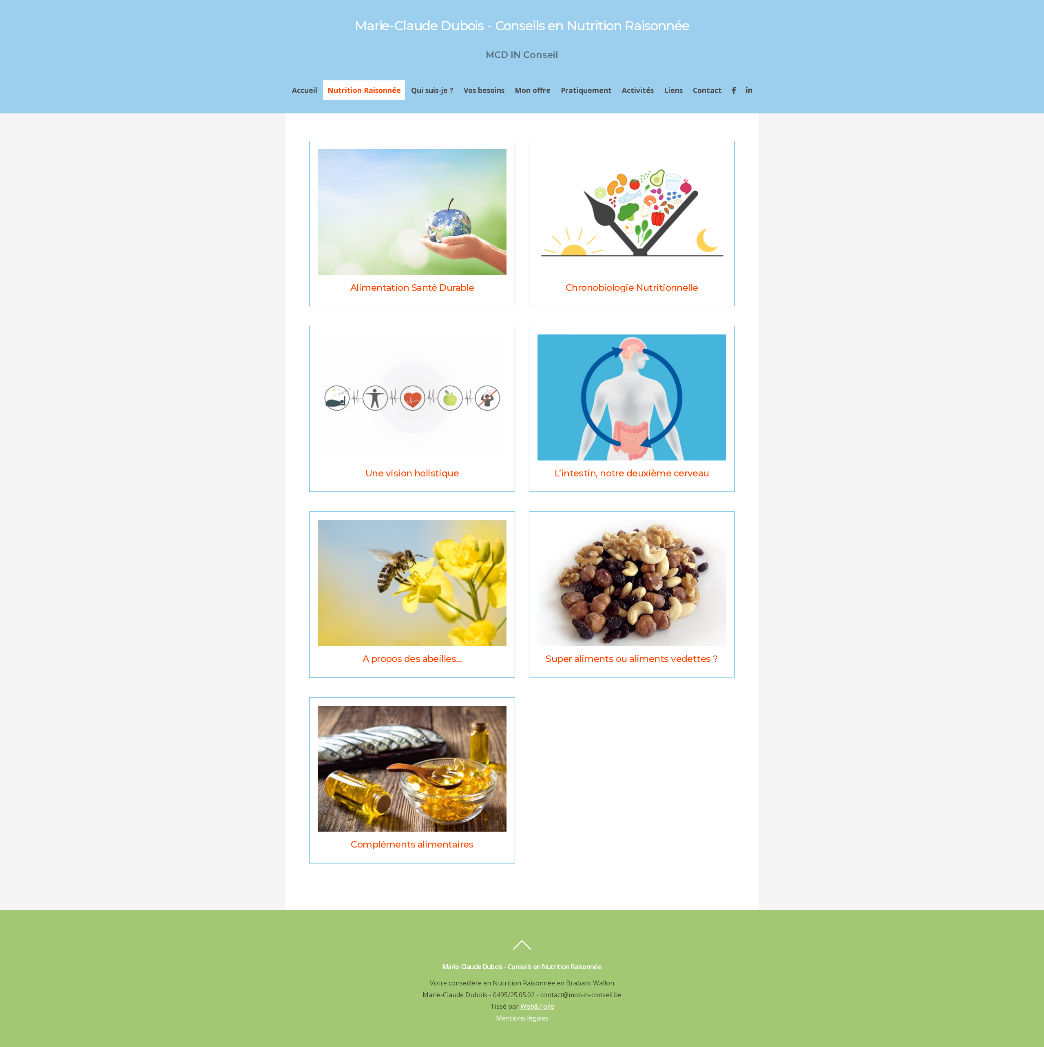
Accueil (304, 90)
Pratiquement (586, 90)
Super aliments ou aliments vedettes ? (632, 658)
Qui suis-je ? (432, 90)
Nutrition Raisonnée (364, 90)
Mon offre (533, 90)
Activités (638, 90)
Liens (673, 90)
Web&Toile (537, 1006)
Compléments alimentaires (412, 844)
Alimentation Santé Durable (412, 287)
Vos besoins (484, 90)
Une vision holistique (412, 473)
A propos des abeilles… (412, 658)
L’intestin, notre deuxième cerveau (632, 473)
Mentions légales (522, 1018)
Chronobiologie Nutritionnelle (632, 287)
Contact (707, 90)
